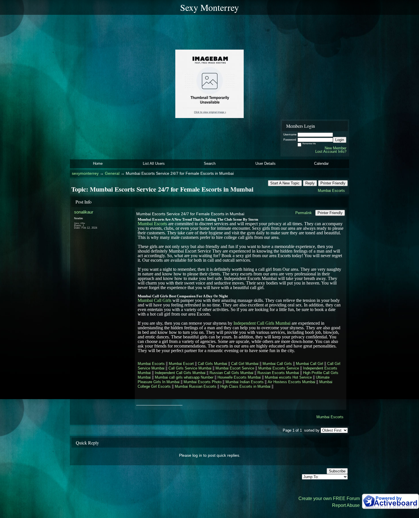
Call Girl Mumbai (245, 363)
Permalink (303, 213)
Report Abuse (346, 505)
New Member (335, 148)
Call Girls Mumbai (212, 363)
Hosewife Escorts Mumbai (239, 377)
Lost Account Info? (330, 151)
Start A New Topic (285, 183)
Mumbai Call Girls (154, 300)
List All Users (154, 163)
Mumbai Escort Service (234, 368)
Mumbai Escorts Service (278, 368)
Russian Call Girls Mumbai (231, 373)
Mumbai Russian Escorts (195, 386)
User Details (265, 163)
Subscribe (337, 471)
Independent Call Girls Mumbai (261, 323)
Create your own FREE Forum (329, 498)
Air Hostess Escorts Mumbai (291, 382)
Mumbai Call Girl (309, 363)
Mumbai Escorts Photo (202, 382)
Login (339, 140)
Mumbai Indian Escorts (244, 382)
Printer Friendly (332, 183)
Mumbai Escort (181, 363)
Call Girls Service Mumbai (189, 368)
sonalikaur (83, 212)
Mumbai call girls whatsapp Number (184, 377)
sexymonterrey (85, 173)
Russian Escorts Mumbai (278, 373)
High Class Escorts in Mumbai (245, 386)
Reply (310, 183)
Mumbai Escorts (331, 190)
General (112, 173)
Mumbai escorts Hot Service (288, 377)
